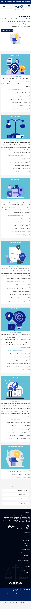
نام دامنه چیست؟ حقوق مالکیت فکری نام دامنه (20, 102)
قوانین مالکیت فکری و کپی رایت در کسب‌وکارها (20, 425)
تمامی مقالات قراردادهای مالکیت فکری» (15, 281)
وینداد (8, 602)
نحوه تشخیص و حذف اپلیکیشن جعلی (22, 357)
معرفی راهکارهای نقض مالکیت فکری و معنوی (20, 225)
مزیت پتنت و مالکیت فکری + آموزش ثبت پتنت (20, 105)
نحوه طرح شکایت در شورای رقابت (22, 235)
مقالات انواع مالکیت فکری (15, 76)
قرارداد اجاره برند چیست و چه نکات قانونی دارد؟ (20, 477)
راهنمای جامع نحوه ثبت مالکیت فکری (22, 172)
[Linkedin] (20, 583)
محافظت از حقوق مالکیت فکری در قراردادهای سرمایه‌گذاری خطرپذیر (16, 288)
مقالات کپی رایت (15, 401)
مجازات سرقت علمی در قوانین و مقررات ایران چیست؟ (19, 159)
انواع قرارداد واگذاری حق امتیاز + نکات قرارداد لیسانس (19, 294)
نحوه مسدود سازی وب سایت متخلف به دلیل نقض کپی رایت (17, 366)
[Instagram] (14, 583)
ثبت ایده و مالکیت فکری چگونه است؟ (22, 96)
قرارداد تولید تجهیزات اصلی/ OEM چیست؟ (21, 285)
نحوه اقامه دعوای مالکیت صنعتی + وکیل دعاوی (20, 218)
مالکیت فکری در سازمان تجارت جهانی (22, 165)
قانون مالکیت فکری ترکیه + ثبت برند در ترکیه (20, 474)
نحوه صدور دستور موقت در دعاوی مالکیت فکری (20, 228)
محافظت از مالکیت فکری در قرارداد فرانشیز (21, 291)
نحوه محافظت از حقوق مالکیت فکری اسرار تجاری (20, 109)
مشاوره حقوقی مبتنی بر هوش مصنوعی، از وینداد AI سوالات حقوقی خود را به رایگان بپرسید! (15, 2)
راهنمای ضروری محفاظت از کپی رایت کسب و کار (20, 360)
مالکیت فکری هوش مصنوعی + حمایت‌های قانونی (19, 99)
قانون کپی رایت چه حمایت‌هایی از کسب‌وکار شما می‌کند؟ (18, 432)
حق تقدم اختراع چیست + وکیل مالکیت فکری (20, 231)
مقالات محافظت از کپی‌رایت (15, 332)
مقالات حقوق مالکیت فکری (15, 140)
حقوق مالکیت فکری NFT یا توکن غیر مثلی (21, 92)
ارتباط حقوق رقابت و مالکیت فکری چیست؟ (21, 168)
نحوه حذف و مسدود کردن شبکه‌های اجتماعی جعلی (19, 353)
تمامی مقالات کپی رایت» (15, 419)
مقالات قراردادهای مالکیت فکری (15, 266)
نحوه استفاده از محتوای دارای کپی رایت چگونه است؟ (19, 438)
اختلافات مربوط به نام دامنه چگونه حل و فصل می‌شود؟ (18, 222)
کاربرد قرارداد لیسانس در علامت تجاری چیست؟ (20, 298)
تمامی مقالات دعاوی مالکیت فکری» (15, 215)
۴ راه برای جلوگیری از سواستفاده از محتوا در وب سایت (19, 370)
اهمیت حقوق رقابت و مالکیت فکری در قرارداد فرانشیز (19, 301)
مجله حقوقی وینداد (26, 10)
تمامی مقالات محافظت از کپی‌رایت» (15, 350)
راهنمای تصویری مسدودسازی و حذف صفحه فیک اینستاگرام (18, 363)
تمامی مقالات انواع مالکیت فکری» (15, 89)
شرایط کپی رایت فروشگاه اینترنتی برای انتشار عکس (19, 435)
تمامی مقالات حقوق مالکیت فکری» (15, 155)
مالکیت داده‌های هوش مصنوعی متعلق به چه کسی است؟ (18, 422)
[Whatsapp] (10, 583)
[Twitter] (17, 583)
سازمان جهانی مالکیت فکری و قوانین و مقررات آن (19, 162)
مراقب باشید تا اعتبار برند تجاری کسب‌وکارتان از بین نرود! (18, 471)
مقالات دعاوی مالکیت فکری (15, 200)
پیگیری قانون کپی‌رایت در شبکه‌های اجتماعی (20, 429)
